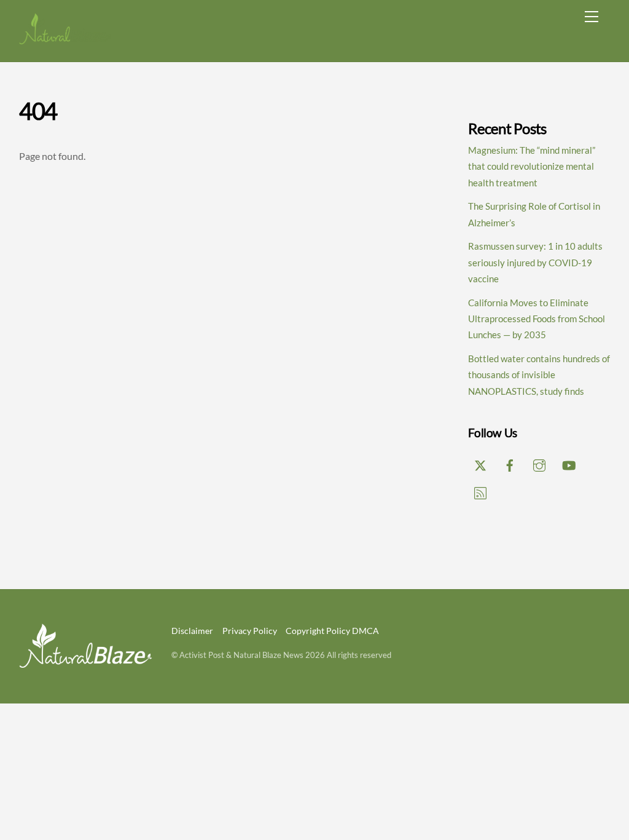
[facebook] (510, 463)
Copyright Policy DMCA (332, 630)
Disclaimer (192, 630)
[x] (480, 463)
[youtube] (569, 463)
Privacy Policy (249, 630)
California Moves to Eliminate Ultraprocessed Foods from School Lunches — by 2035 (536, 319)
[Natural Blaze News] (65, 40)
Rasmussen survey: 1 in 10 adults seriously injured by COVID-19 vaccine (535, 262)
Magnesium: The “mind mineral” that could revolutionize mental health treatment (531, 166)
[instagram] (539, 463)
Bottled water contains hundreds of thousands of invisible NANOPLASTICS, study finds (539, 375)
